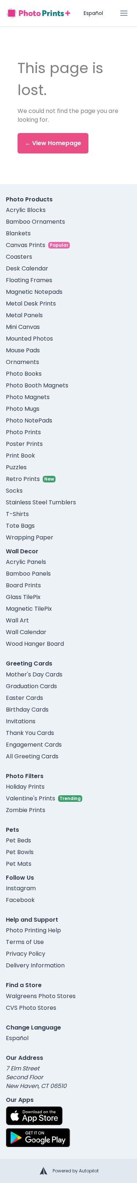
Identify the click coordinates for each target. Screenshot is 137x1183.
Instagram (21, 888)
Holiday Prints (25, 786)
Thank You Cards (30, 733)
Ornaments (22, 362)
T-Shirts (17, 514)
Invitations (20, 721)
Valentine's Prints (30, 798)
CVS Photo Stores (31, 1008)
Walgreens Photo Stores (41, 996)
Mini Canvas (23, 327)
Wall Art (17, 620)
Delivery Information (35, 965)
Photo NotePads (29, 420)
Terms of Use (25, 942)
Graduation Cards (31, 686)
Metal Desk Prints (31, 303)
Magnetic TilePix (29, 608)
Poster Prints (24, 444)
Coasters (19, 257)
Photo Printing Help (33, 930)
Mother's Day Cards (34, 674)
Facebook (20, 900)
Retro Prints (23, 479)
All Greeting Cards (32, 756)
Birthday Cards (27, 709)
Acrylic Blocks (26, 210)
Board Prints (23, 585)
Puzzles (16, 467)
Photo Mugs (22, 409)
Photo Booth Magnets (37, 385)
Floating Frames (29, 280)
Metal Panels (24, 315)
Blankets (18, 233)
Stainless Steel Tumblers (41, 502)
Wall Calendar (26, 632)
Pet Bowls (20, 852)
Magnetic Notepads (34, 292)
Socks (14, 490)
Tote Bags (20, 526)
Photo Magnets (28, 397)
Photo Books (24, 373)
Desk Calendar (27, 268)
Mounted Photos (29, 338)
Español (93, 13)
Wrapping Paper (29, 537)
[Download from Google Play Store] (38, 1137)
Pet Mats (18, 864)
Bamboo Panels (28, 573)
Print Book (20, 455)
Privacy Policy (25, 953)
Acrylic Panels (26, 562)
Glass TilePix (23, 597)
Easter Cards (24, 698)
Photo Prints (23, 432)
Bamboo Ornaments (35, 221)
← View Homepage (53, 143)
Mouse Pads (23, 350)
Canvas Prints (25, 245)
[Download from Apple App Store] (34, 1115)
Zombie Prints (25, 810)
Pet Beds (18, 840)
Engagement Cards (34, 744)
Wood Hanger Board (35, 644)
